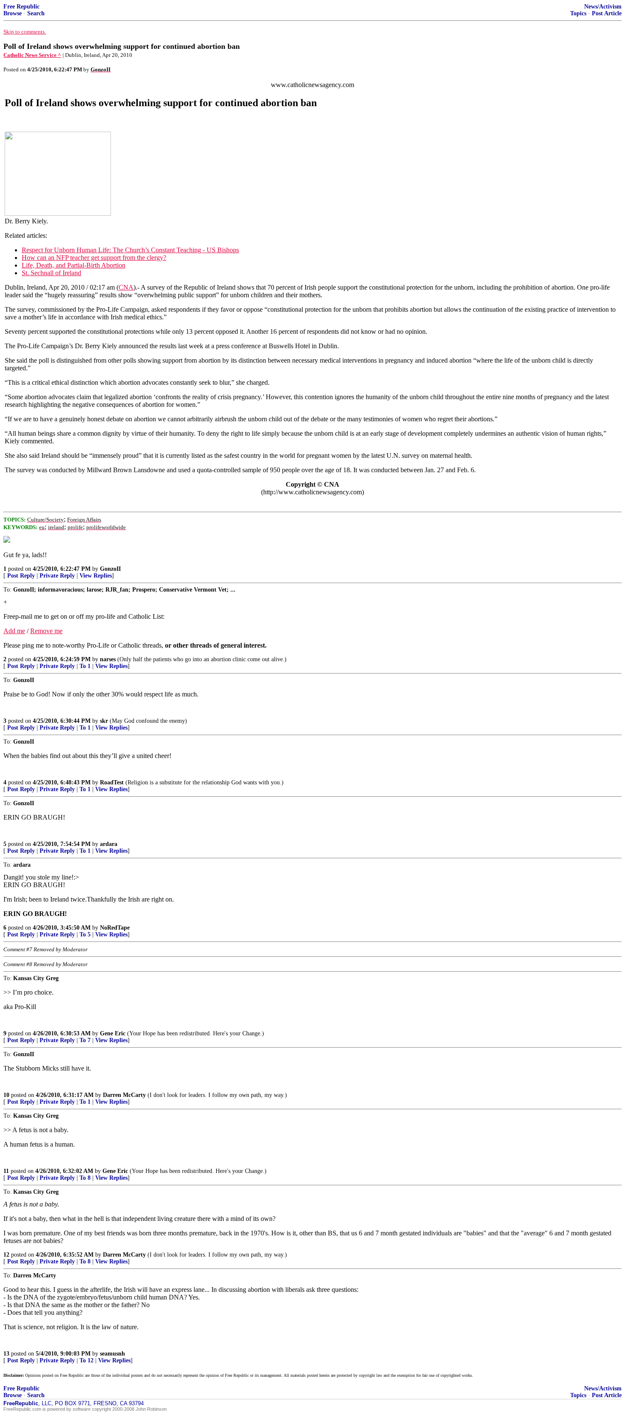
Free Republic (21, 6)
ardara (108, 844)
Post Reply (21, 575)
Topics (578, 13)
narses (108, 659)
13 (6, 1353)
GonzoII (110, 569)
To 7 (85, 1040)
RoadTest (112, 782)
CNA (126, 287)
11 (6, 1171)
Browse (12, 13)
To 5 (85, 934)
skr (104, 721)
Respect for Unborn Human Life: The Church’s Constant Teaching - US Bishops (130, 250)
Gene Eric (112, 1033)
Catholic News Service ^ (32, 55)
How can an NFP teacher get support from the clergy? (94, 257)
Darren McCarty (124, 1095)
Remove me (46, 630)
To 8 (85, 1178)
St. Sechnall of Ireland (51, 272)
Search (36, 13)
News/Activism (603, 6)
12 (6, 1255)
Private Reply (57, 575)
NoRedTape (115, 928)
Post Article (607, 13)
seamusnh (112, 1353)
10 (6, 1095)
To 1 (85, 666)
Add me (14, 630)
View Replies (96, 575)
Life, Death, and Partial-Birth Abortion (73, 265)
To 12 (87, 1360)
